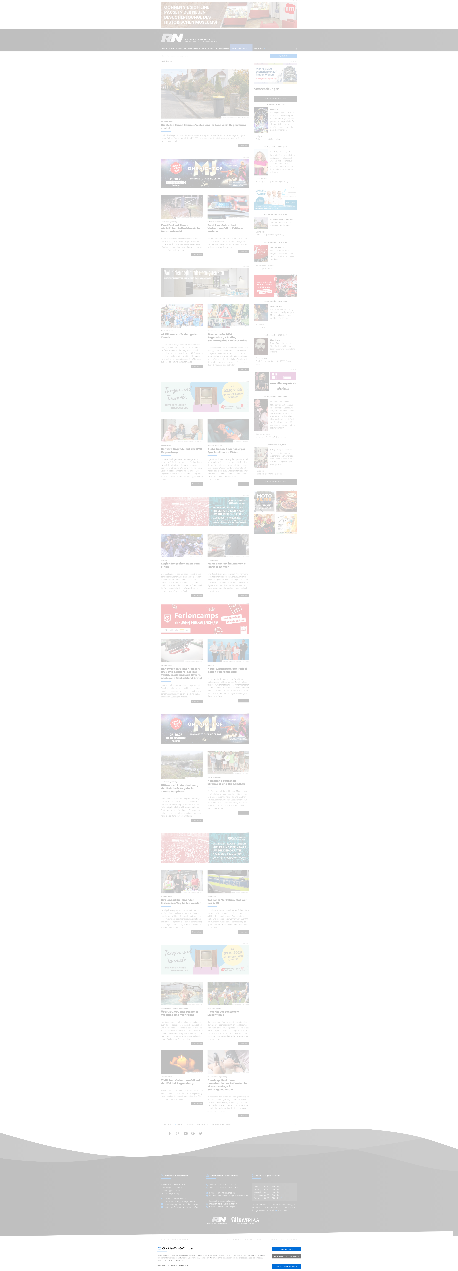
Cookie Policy (184, 1265)
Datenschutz (172, 1265)
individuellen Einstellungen (174, 1260)
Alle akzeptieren (286, 1249)
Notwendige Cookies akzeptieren (286, 1256)
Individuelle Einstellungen (286, 1266)
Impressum (161, 1265)
